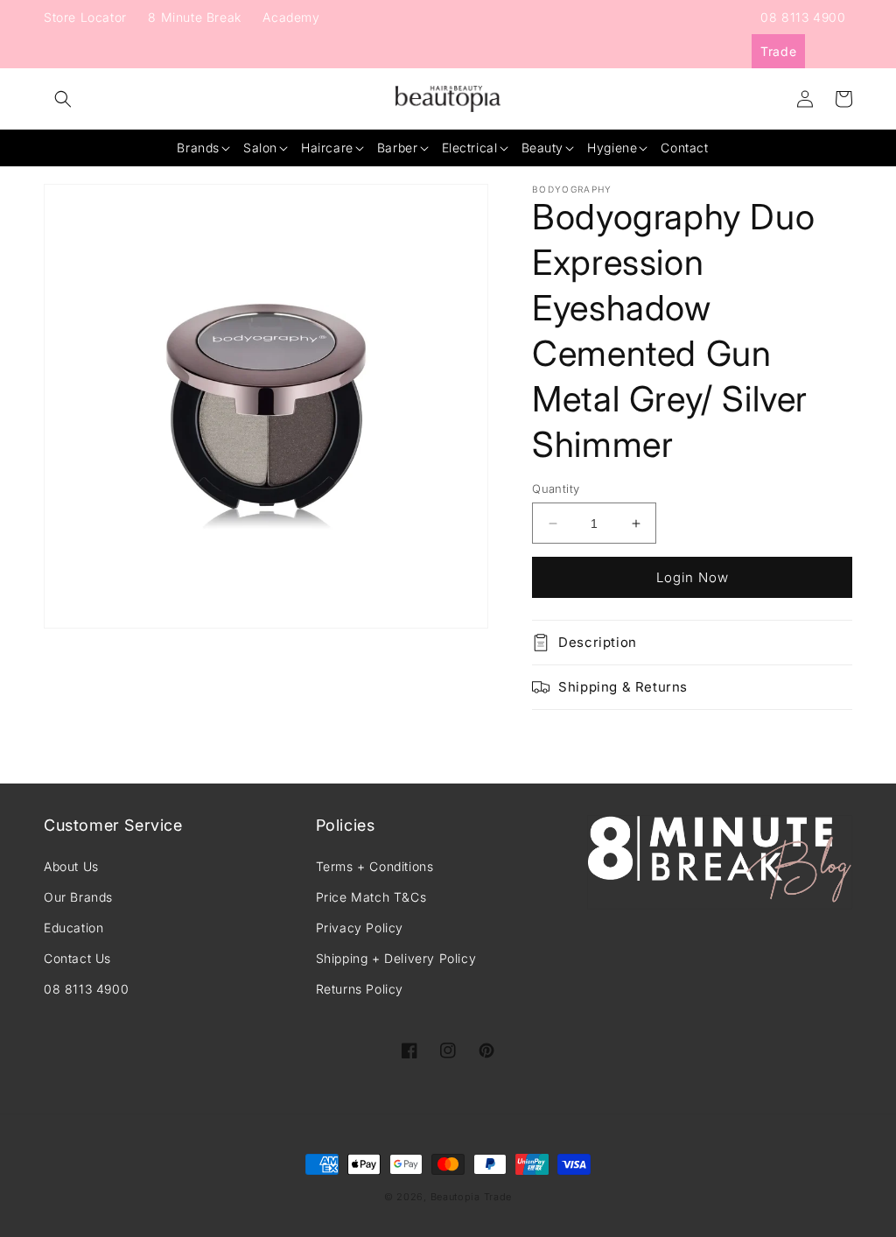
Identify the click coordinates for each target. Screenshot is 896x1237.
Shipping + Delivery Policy (396, 958)
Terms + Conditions (375, 866)
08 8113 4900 (802, 17)
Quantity (555, 488)
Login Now (692, 577)
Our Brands (78, 896)
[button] (63, 99)
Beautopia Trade (471, 1197)
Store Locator (85, 17)
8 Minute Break (194, 17)
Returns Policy (359, 988)
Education (73, 927)
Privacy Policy (359, 927)
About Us (71, 866)
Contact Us (77, 958)
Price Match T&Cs (371, 896)
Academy (290, 17)
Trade (778, 51)
